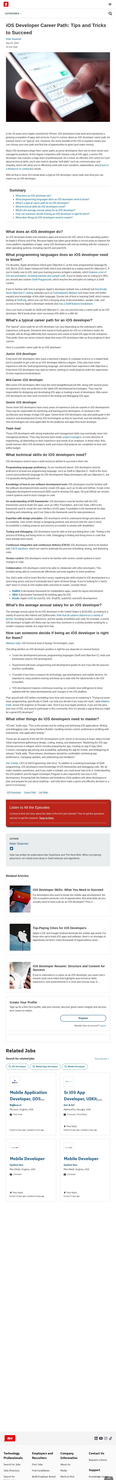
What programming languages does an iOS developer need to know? (52, 199)
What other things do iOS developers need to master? (44, 217)
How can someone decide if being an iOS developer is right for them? (53, 214)
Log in (103, 1025)
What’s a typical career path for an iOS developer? (42, 203)
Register (83, 1018)
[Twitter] (12, 849)
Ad (108, 1478)
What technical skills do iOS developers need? (40, 206)
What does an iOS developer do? (33, 195)
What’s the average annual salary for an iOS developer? (45, 210)
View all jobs (101, 1058)
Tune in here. (46, 818)
